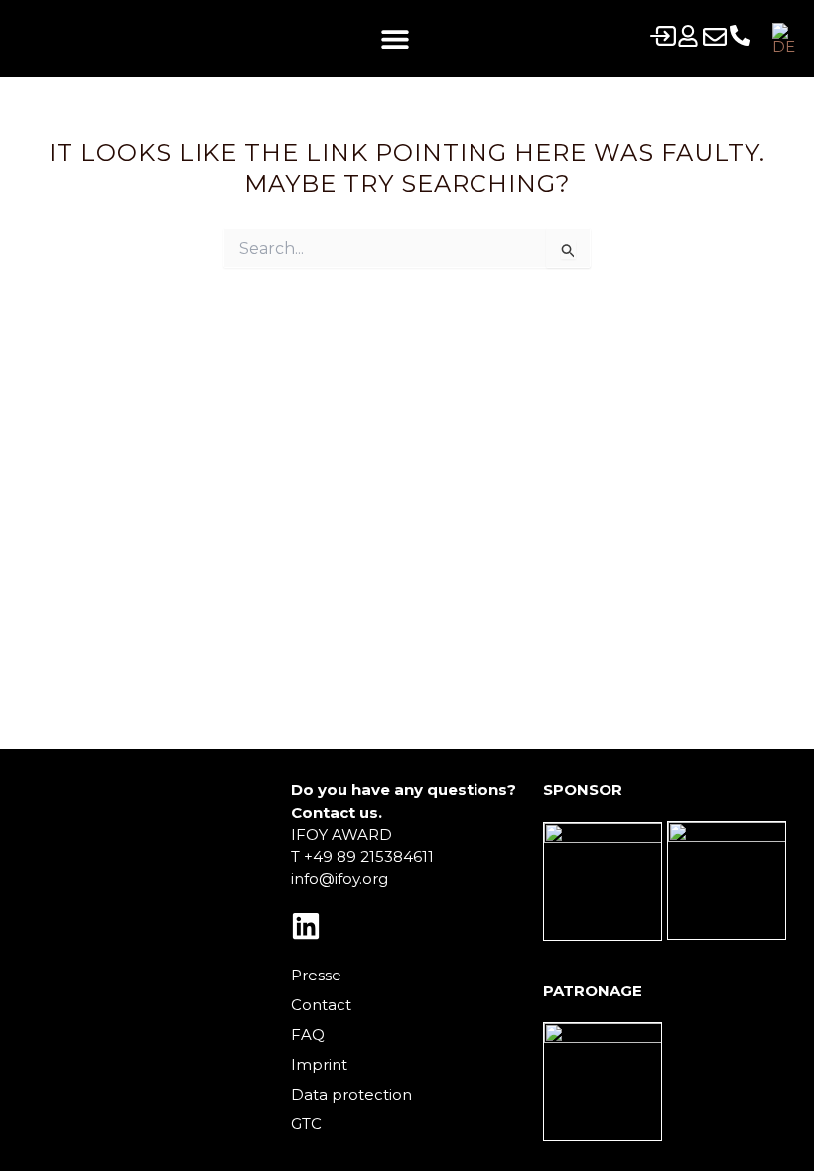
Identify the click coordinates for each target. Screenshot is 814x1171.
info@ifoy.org (339, 878)
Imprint (319, 1064)
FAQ (308, 1034)
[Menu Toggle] (395, 39)
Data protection (351, 1094)
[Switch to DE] (783, 39)
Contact (321, 1004)
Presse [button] (316, 975)
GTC (306, 1123)
